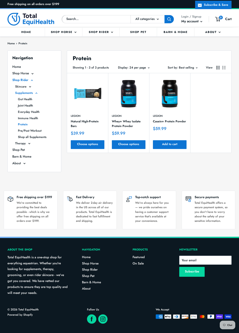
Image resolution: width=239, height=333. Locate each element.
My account (190, 21)
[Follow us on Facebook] (91, 319)
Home (26, 32)
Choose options (87, 144)
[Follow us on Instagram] (103, 319)
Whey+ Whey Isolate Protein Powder (126, 123)
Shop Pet (138, 32)
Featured (139, 257)
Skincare (21, 86)
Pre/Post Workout (29, 131)
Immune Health (28, 118)
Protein (22, 43)
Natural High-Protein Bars (85, 123)
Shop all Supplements (32, 137)
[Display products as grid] (218, 67)
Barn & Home (176, 32)
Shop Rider (99, 32)
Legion (75, 116)
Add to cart (169, 144)
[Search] (169, 19)
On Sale (138, 263)
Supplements (24, 93)
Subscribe (192, 271)
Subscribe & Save (216, 5)
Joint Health (25, 105)
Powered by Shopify (20, 315)
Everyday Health (29, 112)
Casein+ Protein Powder (169, 121)
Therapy (21, 143)
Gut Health (25, 99)
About (211, 32)
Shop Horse (61, 32)
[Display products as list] (224, 67)
